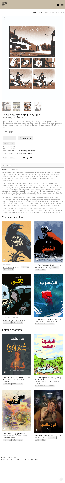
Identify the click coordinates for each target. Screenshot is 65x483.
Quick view (25, 267)
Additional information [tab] (11, 169)
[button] (29, 265)
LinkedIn (19, 459)
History (47, 322)
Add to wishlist (9, 143)
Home (34, 13)
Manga (24, 320)
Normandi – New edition (44, 435)
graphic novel (15, 267)
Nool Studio (27, 153)
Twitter (12, 459)
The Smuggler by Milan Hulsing (46, 319)
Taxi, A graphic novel (10, 317)
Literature (22, 118)
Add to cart (26, 138)
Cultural (46, 382)
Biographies (7, 320)
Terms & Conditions (31, 459)
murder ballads (8, 265)
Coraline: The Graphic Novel (13, 377)
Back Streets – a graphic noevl (14, 433)
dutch (9, 153)
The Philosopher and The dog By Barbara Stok (47, 378)
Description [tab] (7, 165)
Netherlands (17, 153)
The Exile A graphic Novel (44, 265)
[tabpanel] (6, 106)
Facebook (4, 459)
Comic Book (7, 118)
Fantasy (40, 13)
